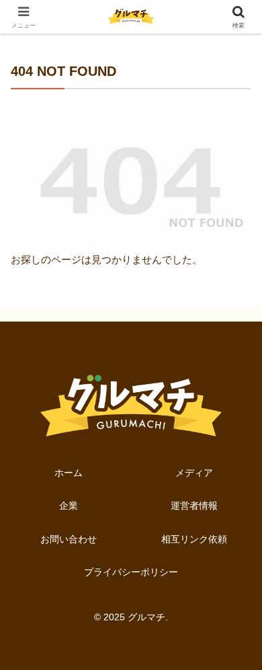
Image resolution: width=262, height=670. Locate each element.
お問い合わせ (68, 539)
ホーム (68, 472)
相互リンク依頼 (194, 539)
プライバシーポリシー (131, 572)
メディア (194, 472)
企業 (68, 505)
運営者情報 (194, 505)
